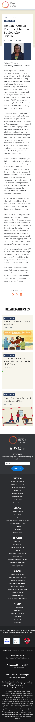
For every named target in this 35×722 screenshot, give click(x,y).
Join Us (17, 550)
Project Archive (17, 500)
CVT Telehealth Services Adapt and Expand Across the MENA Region (17, 361)
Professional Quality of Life (17, 665)
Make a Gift (17, 541)
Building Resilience (17, 496)
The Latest (17, 604)
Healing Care (17, 490)
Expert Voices (17, 610)
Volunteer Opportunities (17, 562)
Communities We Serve (17, 487)
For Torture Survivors (17, 586)
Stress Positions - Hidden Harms (17, 599)
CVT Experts (17, 514)
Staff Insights (17, 619)
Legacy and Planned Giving (17, 553)
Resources (17, 571)
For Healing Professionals (17, 580)
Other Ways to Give (17, 566)
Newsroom (17, 622)
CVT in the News (17, 607)
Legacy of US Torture (17, 574)
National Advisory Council (17, 523)
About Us (17, 508)
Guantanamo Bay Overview (17, 577)
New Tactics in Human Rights (17, 674)
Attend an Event (17, 544)
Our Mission (17, 529)
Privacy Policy (17, 533)
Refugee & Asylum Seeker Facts (17, 589)
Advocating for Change (17, 484)
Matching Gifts (17, 556)
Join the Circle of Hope (17, 547)
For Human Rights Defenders (17, 583)
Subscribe (17, 468)
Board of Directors (17, 511)
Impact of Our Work (17, 493)
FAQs (17, 517)
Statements (17, 616)
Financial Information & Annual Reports (17, 520)
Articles (13, 17)
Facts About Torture (17, 596)
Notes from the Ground (17, 613)
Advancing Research (17, 481)
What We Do (18, 478)
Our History (17, 526)
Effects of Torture (17, 592)
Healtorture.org (17, 655)
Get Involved (17, 538)
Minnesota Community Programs (18, 559)
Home (6, 17)
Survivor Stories (17, 503)
